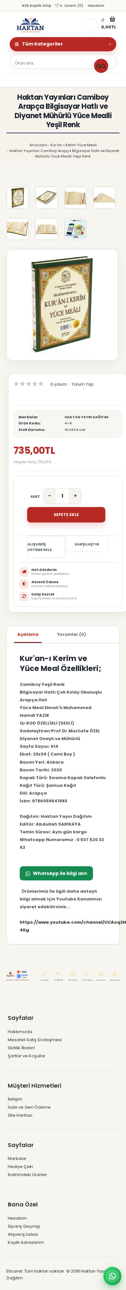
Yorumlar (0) (71, 634)
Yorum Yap (82, 384)
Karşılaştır (87, 544)
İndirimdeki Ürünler (27, 1175)
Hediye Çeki (20, 1166)
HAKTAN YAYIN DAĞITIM (86, 417)
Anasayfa (38, 144)
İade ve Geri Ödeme (29, 1107)
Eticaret (14, 1271)
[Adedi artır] (75, 496)
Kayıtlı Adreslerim (26, 1242)
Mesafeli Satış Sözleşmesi (35, 1040)
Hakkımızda (20, 1032)
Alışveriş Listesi (23, 1234)
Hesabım (95, 5)
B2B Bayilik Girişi (36, 5)
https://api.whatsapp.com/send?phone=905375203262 (56, 873)
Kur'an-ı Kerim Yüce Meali (73, 144)
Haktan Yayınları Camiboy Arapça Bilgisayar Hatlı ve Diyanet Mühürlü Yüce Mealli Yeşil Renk (64, 153)
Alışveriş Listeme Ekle (39, 547)
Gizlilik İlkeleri (21, 1048)
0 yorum (58, 384)
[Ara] (101, 66)
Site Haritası (20, 1115)
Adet (35, 496)
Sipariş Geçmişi (24, 1226)
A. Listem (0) (71, 5)
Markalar (17, 1158)
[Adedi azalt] (50, 496)
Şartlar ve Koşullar (27, 1056)
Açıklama (27, 634)
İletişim (15, 1099)
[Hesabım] (91, 25)
